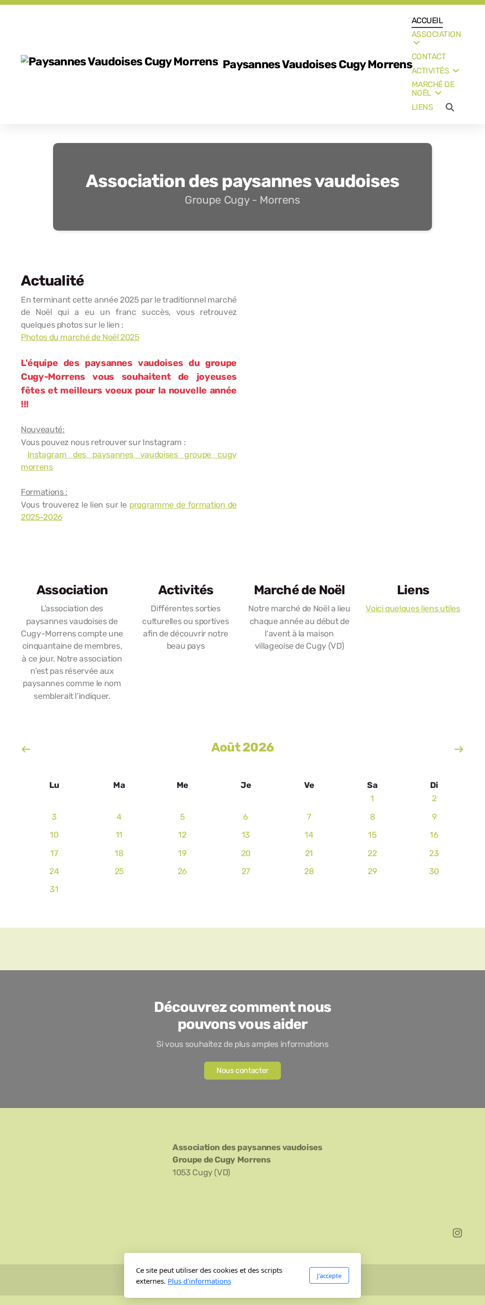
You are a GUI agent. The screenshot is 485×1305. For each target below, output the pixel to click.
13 (246, 835)
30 (434, 871)
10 (54, 835)
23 (434, 853)
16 (434, 835)
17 (54, 853)
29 (372, 871)
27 (246, 871)
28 (309, 871)
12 (182, 835)
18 (119, 853)
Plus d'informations (199, 1281)
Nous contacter (242, 1070)
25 (119, 871)
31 (54, 889)
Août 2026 (242, 747)
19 (182, 853)
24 (54, 871)
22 (372, 853)
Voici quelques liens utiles (413, 608)
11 (119, 835)
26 (182, 871)
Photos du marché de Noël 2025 (80, 337)
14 (309, 835)
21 (309, 853)
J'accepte (329, 1275)
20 (246, 853)
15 (372, 835)
